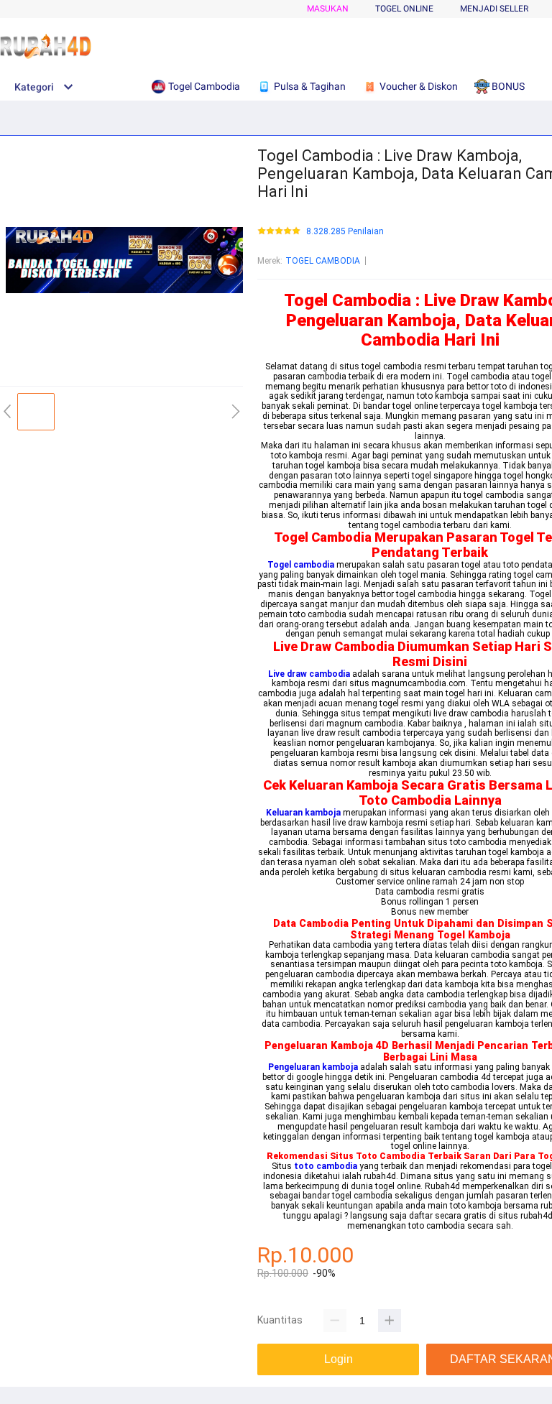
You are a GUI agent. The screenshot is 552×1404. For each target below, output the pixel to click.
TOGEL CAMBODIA (322, 261)
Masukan (328, 9)
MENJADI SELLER (494, 9)
